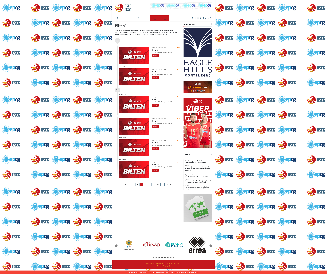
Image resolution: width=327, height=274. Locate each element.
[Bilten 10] (134, 169)
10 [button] (167, 257)
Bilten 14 (155, 72)
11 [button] (168, 257)
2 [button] (155, 257)
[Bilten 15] (134, 55)
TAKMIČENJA (137, 18)
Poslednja (168, 184)
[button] (116, 245)
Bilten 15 (155, 50)
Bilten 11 (155, 143)
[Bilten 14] (134, 76)
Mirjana (154, 162)
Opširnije (155, 55)
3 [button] (156, 257)
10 (153, 184)
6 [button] (161, 257)
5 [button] (159, 257)
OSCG (146, 18)
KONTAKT (183, 18)
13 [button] (171, 257)
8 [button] (164, 257)
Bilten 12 (155, 121)
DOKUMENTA (154, 18)
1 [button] (153, 257)
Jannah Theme (132, 272)
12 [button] (170, 257)
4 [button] (158, 257)
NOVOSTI (164, 18)
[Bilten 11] (134, 147)
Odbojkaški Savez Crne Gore (159, 47)
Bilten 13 (155, 99)
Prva (125, 184)
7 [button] (162, 257)
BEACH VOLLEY (174, 18)
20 (158, 184)
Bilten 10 (155, 164)
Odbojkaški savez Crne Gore (174, 263)
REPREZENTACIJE (126, 18)
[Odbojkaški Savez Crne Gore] (123, 7)
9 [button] (165, 257)
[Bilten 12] (134, 126)
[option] (129, 245)
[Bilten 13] (134, 104)
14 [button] (173, 257)
